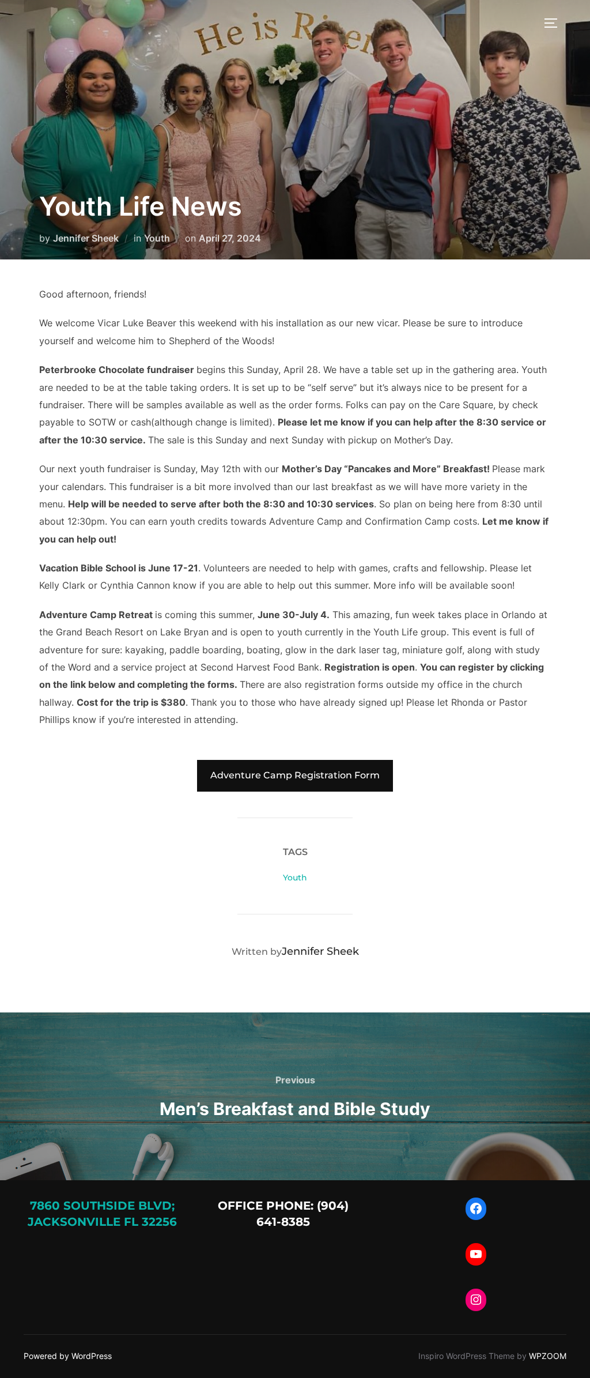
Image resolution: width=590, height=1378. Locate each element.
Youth (157, 238)
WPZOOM (547, 1356)
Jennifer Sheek (86, 238)
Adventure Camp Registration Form (295, 775)
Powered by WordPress (68, 1356)
